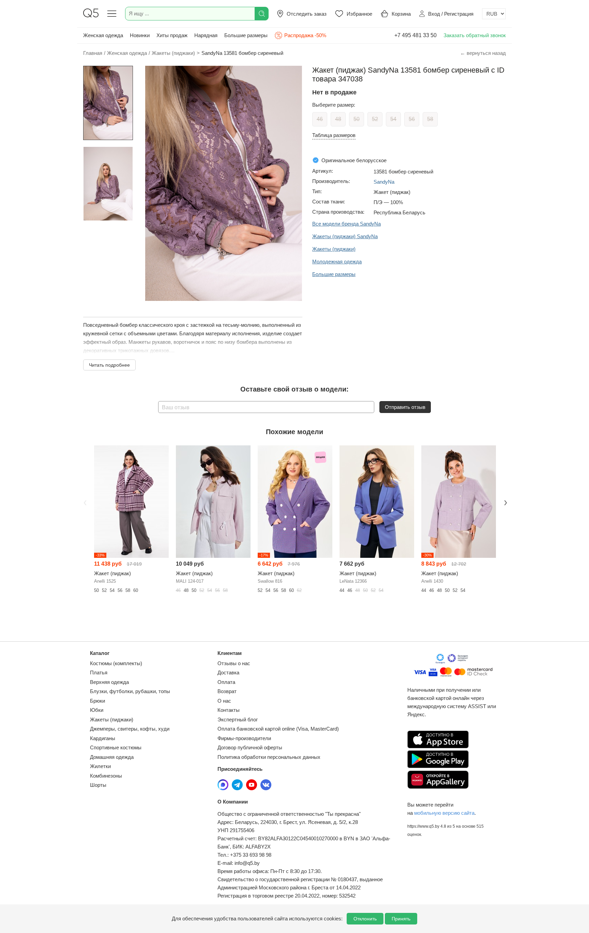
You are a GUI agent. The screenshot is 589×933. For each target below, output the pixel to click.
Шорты (98, 785)
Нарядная (205, 35)
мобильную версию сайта (444, 813)
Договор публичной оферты (249, 747)
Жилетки (100, 766)
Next (504, 502)
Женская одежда (103, 35)
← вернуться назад (483, 53)
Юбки (96, 710)
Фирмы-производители (244, 738)
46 (320, 119)
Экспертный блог (237, 719)
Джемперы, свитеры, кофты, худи (129, 729)
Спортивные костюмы (115, 747)
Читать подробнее (109, 365)
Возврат (227, 691)
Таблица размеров (334, 135)
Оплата (226, 682)
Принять (401, 918)
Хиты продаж (171, 35)
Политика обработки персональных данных (268, 757)
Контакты (228, 710)
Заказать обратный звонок (474, 35)
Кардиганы (102, 738)
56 (412, 119)
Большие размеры (246, 35)
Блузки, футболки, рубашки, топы (130, 691)
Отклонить (365, 918)
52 (375, 119)
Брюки (97, 701)
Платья (98, 672)
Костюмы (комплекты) (116, 663)
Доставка (228, 672)
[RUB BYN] (494, 13)
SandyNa (384, 182)
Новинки (140, 35)
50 (356, 119)
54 (393, 119)
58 (430, 119)
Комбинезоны (106, 776)
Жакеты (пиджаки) (111, 719)
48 (338, 119)
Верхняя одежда (109, 682)
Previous (84, 502)
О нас (224, 701)
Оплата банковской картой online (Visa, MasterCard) (278, 729)
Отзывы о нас (233, 663)
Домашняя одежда (112, 757)
